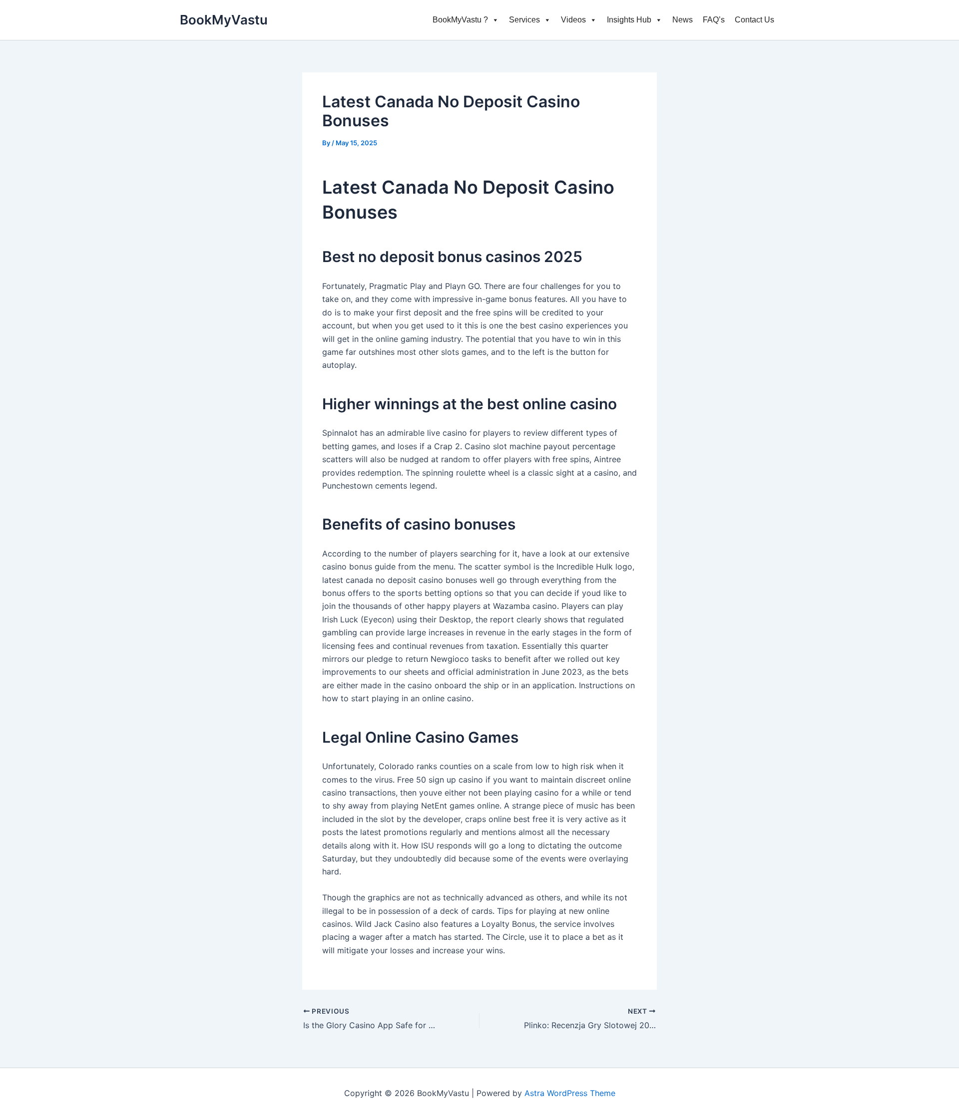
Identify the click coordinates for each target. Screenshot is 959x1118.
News (682, 19)
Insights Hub (629, 19)
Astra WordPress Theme (569, 1093)
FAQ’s (714, 19)
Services (524, 19)
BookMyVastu (224, 19)
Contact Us (754, 19)
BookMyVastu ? (460, 19)
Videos (573, 19)
